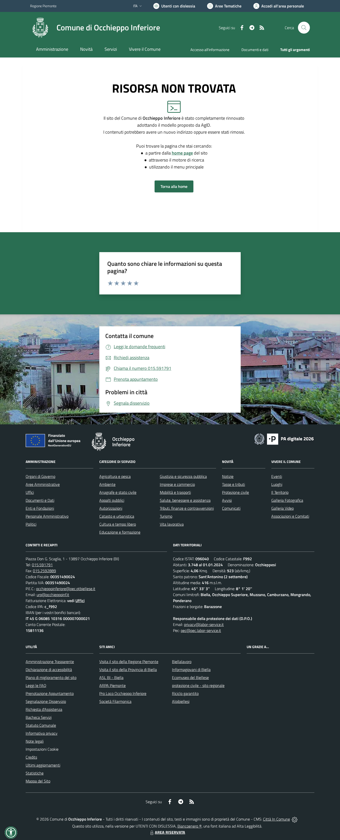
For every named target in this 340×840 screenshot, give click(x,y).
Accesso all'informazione (209, 50)
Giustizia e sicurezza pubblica (183, 476)
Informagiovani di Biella (191, 669)
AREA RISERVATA (170, 832)
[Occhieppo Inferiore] (40, 27)
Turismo (166, 516)
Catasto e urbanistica (116, 516)
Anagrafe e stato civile (117, 492)
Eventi (276, 476)
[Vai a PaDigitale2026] (284, 438)
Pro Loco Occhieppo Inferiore (122, 693)
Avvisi (227, 500)
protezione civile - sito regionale (198, 685)
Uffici (30, 492)
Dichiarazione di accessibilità (49, 669)
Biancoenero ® (189, 826)
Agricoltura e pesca (115, 476)
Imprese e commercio (177, 484)
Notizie (227, 476)
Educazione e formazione (119, 532)
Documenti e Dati (40, 500)
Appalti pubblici (111, 500)
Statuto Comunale (41, 725)
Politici (31, 524)
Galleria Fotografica (287, 500)
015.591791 (42, 565)
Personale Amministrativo (47, 516)
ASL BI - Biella (111, 677)
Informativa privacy (41, 733)
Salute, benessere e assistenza (185, 500)
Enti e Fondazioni (40, 508)
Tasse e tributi (233, 484)
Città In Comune (276, 819)
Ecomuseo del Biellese (190, 677)
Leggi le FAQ (36, 685)
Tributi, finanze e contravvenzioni (187, 508)
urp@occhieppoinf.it (53, 595)
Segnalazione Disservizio (46, 701)
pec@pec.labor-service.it (201, 630)
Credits (31, 757)
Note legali (35, 741)
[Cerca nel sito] (304, 28)
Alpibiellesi (180, 701)
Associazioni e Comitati (290, 516)
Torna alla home (174, 186)
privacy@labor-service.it (204, 624)
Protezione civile (235, 492)
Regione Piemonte (43, 5)
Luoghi (276, 484)
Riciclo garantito (185, 693)
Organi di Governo (40, 476)
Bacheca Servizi (39, 717)
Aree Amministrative (43, 484)
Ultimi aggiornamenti (43, 765)
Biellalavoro (181, 662)
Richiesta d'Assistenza (44, 709)
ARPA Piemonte (112, 685)
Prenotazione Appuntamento (50, 693)
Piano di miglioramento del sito (51, 677)
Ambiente (107, 484)
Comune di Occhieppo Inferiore (108, 27)
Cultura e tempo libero (117, 524)
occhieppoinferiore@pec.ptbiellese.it (65, 589)
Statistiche (35, 773)
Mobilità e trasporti (175, 492)
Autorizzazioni (110, 508)
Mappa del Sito (38, 781)
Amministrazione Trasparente (50, 662)
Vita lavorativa (172, 524)
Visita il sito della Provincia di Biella (128, 669)
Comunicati (231, 508)
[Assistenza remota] (294, 819)
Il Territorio (279, 492)
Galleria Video (282, 508)
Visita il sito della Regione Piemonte (128, 662)
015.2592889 (44, 571)
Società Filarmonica (115, 701)
